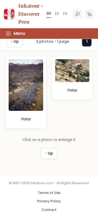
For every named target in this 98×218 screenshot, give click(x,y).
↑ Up (15, 41)
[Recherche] (77, 14)
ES (57, 13)
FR (65, 13)
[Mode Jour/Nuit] (89, 14)
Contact (49, 209)
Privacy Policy (49, 201)
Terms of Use (49, 192)
